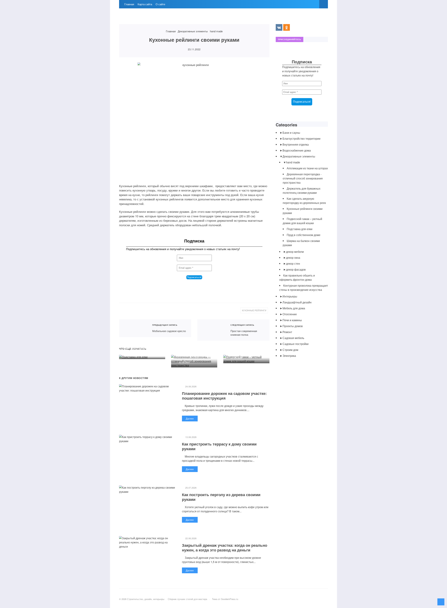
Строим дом (290, 350)
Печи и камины (292, 320)
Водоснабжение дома (297, 150)
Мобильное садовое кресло (133, 328)
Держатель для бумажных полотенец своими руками (301, 190)
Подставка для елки (137, 347)
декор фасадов (296, 269)
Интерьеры (290, 296)
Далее (190, 418)
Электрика (289, 356)
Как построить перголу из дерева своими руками (221, 497)
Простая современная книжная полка (211, 330)
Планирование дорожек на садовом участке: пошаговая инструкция (224, 395)
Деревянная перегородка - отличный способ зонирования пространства (303, 178)
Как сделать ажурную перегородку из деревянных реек (304, 201)
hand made (293, 162)
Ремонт (287, 332)
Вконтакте (279, 27)
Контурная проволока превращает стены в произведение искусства (303, 287)
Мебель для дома (294, 308)
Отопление (290, 314)
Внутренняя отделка (296, 144)
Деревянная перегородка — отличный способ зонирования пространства (193, 351)
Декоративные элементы (299, 156)
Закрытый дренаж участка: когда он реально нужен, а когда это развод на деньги (224, 547)
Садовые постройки (296, 344)
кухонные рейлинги (254, 310)
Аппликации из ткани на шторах (307, 168)
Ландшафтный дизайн (297, 302)
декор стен (293, 263)
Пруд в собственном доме (303, 235)
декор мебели (295, 252)
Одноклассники (286, 27)
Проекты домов (293, 326)
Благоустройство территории (301, 139)
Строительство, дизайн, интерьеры (145, 18)
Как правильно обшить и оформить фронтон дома (297, 277)
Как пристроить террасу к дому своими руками (219, 446)
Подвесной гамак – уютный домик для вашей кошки (245, 347)
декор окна (293, 258)
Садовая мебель (293, 338)
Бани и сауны (291, 133)
